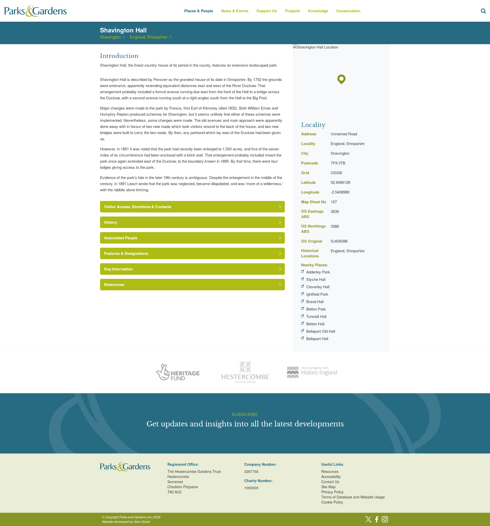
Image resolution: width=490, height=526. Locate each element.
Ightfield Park (317, 294)
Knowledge (318, 11)
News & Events (234, 11)
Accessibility (331, 476)
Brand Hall (315, 301)
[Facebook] (377, 519)
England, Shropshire (148, 37)
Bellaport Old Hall (320, 331)
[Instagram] (385, 519)
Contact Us (330, 481)
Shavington (110, 37)
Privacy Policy (332, 491)
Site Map (328, 486)
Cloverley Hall (317, 286)
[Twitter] (368, 519)
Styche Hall (315, 279)
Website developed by (126, 521)
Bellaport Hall (317, 338)
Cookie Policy (332, 502)
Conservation (348, 11)
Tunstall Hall (316, 316)
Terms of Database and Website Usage (353, 496)
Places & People (198, 11)
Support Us (266, 11)
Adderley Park (318, 271)
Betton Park (316, 309)
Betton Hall (315, 323)
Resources (330, 471)
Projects (292, 11)
